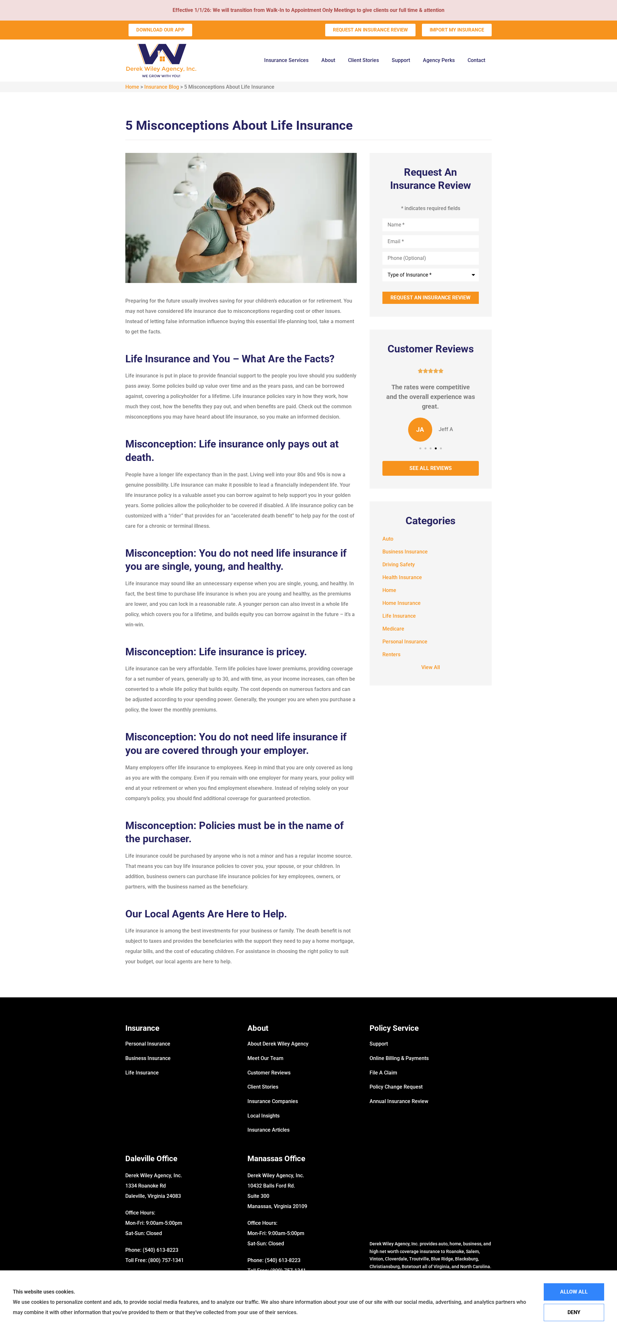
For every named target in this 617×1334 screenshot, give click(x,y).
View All (430, 667)
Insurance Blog (161, 87)
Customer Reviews (269, 1073)
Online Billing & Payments (399, 1058)
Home (132, 87)
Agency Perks (439, 60)
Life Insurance (142, 1073)
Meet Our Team (265, 1058)
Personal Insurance (147, 1044)
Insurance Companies (272, 1101)
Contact (476, 60)
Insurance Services (286, 60)
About (328, 60)
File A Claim (383, 1073)
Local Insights (263, 1116)
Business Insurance (148, 1058)
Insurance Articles (268, 1130)
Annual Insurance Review (399, 1101)
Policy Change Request (396, 1087)
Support (401, 60)
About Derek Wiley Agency (277, 1044)
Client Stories (363, 60)
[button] (420, 448)
